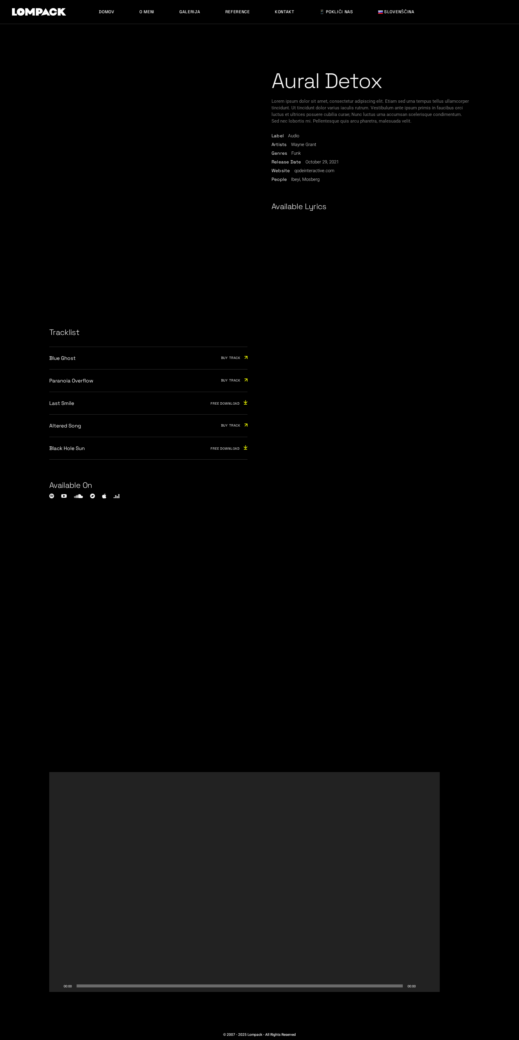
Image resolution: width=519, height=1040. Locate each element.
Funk (296, 153)
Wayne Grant (303, 144)
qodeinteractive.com (314, 170)
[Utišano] (422, 986)
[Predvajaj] (57, 986)
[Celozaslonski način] (432, 986)
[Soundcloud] (78, 496)
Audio (293, 135)
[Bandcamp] (92, 496)
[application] (244, 882)
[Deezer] (117, 496)
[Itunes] (104, 496)
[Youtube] (64, 496)
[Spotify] (51, 496)
